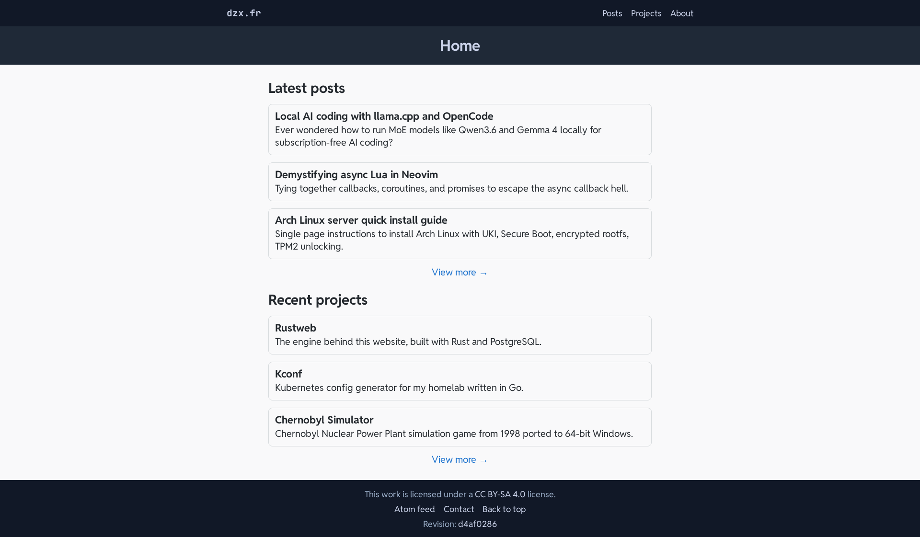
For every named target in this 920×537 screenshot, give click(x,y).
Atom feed (414, 508)
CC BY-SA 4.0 (500, 494)
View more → (460, 272)
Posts (612, 13)
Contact (459, 508)
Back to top (504, 508)
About (682, 13)
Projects (646, 13)
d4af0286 (477, 523)
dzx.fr (244, 13)
